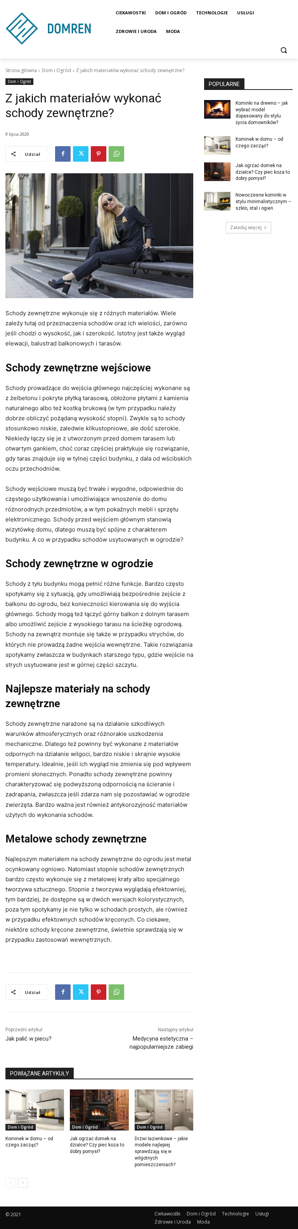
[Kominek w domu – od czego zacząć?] (34, 1110)
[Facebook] (63, 154)
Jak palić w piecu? (28, 1038)
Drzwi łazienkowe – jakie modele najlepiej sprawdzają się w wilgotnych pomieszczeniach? (161, 1151)
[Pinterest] (98, 154)
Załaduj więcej (246, 227)
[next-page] (23, 1183)
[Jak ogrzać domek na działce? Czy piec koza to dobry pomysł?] (99, 1110)
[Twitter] (80, 154)
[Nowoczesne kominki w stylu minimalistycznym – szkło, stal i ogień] (217, 201)
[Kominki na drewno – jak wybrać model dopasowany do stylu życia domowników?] (217, 109)
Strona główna (21, 70)
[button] (283, 50)
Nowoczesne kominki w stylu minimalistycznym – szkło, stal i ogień (263, 201)
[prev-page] (10, 1183)
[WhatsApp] (116, 154)
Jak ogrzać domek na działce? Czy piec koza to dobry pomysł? (97, 1145)
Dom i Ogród (56, 70)
